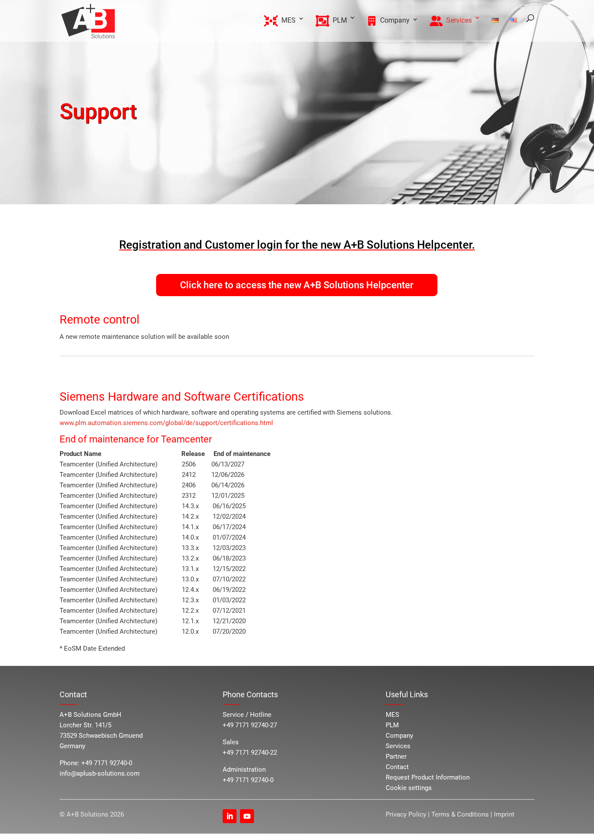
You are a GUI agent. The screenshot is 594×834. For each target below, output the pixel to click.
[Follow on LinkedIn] (230, 816)
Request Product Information (428, 777)
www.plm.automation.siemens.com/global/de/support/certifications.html (166, 423)
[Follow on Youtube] (247, 816)
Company (399, 735)
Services (398, 746)
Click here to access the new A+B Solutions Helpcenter (297, 285)
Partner (396, 756)
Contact (397, 767)
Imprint (504, 814)
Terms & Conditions (460, 814)
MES (392, 715)
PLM (392, 725)
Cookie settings (409, 788)
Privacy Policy (407, 814)
